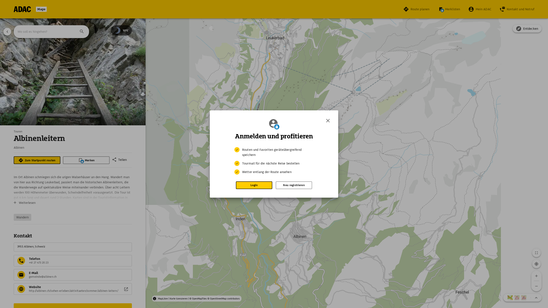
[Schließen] (328, 121)
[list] (274, 161)
